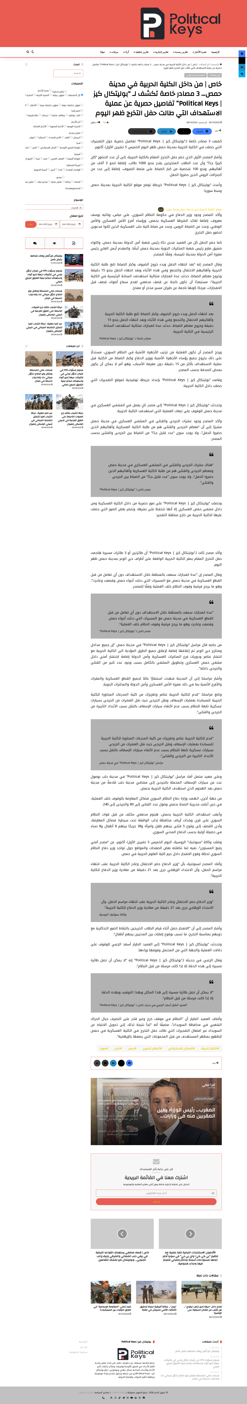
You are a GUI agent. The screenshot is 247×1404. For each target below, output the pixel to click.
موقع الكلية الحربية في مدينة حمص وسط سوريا (194, 209)
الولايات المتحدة (73, 170)
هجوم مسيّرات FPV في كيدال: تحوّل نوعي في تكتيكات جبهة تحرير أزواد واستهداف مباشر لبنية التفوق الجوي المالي (43, 276)
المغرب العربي (58, 158)
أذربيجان (77, 137)
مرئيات (115, 52)
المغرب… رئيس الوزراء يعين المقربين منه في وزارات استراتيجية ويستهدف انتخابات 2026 (182, 1113)
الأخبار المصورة (57, 126)
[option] (156, 1111)
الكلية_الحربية (209, 1048)
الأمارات (33, 105)
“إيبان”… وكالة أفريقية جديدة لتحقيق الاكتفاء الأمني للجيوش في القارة (158, 1308)
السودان (29, 158)
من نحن (83, 1347)
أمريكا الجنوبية (41, 170)
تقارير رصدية (181, 52)
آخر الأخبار (76, 122)
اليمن (34, 147)
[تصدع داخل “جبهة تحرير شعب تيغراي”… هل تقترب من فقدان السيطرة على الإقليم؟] (201, 1292)
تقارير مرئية (56, 182)
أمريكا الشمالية (74, 165)
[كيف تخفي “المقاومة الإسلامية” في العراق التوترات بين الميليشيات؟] (111, 1292)
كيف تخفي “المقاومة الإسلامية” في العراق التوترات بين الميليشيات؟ (112, 1308)
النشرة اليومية (74, 126)
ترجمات (45, 115)
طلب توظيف (74, 115)
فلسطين (24, 147)
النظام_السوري (151, 1048)
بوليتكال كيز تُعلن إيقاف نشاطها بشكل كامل (46, 258)
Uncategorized (73, 188)
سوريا (103, 1048)
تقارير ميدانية (28, 182)
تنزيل (161, 209)
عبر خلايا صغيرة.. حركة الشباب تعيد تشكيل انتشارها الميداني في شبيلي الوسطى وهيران (44, 327)
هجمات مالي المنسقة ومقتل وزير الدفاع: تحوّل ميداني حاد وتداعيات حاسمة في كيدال (45, 294)
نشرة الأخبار (201, 52)
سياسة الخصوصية (78, 1352)
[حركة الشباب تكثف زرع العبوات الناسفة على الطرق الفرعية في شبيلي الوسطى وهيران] (74, 311)
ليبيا (38, 158)
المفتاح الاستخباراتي (195, 75)
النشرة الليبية (43, 95)
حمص (131, 1048)
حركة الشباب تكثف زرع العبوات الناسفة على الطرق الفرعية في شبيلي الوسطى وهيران (46, 311)
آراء (127, 52)
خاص (117, 1048)
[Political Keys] (180, 23)
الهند (67, 137)
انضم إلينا (76, 111)
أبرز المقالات (204, 64)
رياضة (68, 182)
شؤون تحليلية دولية (71, 105)
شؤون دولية (59, 95)
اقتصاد (77, 182)
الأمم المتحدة (55, 137)
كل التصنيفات (74, 95)
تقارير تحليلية (142, 52)
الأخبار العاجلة (40, 126)
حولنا (102, 52)
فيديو (59, 177)
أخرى (53, 170)
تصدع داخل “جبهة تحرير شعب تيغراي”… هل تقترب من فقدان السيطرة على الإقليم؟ (203, 1310)
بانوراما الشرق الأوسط (70, 147)
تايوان (32, 137)
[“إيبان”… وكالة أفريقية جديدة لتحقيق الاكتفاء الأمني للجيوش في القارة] (156, 1292)
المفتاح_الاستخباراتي (180, 1048)
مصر (45, 158)
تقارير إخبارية (161, 52)
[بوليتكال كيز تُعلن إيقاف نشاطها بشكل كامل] (74, 260)
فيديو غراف (42, 182)
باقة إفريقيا (33, 115)
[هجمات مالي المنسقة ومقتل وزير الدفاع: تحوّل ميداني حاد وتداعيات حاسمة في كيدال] (74, 295)
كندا (60, 170)
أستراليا (42, 137)
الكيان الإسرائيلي (48, 147)
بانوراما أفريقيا (74, 158)
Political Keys (118, 1392)
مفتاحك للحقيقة (86, 1392)
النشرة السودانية (25, 95)
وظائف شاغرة (58, 115)
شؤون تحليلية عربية (49, 105)
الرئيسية (215, 52)
